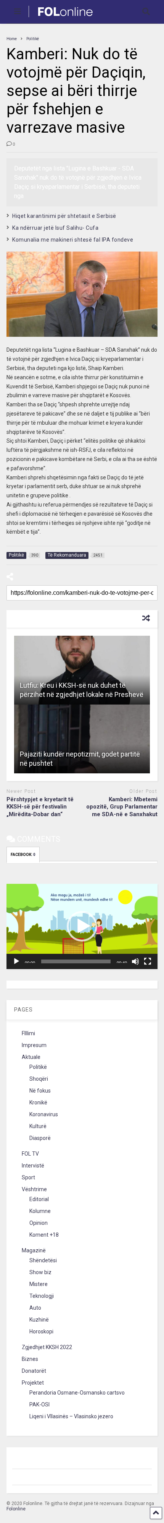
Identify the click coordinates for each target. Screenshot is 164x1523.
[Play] (16, 961)
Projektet (33, 1383)
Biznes (30, 1359)
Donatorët (34, 1371)
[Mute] (135, 961)
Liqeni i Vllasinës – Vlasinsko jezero (71, 1416)
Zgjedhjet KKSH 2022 (47, 1347)
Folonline (16, 1509)
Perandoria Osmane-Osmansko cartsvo (77, 1393)
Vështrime (34, 1189)
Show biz (40, 1272)
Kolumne (40, 1211)
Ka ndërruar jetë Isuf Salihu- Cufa (55, 228)
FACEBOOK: (23, 854)
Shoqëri (38, 1079)
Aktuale (31, 1057)
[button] (82, 926)
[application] (82, 926)
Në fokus (40, 1091)
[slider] (76, 961)
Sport (28, 1177)
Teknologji (41, 1296)
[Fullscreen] (147, 961)
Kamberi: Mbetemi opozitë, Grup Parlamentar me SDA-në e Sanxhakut (122, 807)
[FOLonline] (61, 17)
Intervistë (33, 1166)
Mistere (38, 1284)
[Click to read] (82, 670)
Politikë (38, 1067)
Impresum (34, 1045)
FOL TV (30, 1154)
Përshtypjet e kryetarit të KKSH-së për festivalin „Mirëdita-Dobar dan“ (40, 807)
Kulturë (38, 1126)
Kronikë (38, 1102)
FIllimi (28, 1033)
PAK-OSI (39, 1404)
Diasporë (40, 1138)
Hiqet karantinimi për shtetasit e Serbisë (64, 216)
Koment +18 (44, 1235)
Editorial (39, 1199)
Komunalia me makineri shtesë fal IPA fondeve (72, 240)
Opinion (38, 1223)
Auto (35, 1308)
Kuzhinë (39, 1320)
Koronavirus (43, 1114)
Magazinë (34, 1250)
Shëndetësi (43, 1260)
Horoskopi (41, 1331)
